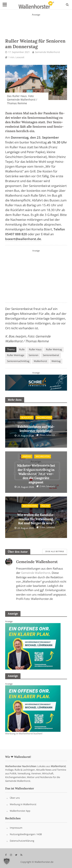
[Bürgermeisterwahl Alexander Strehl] (36, 275)
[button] (6, 861)
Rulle (22, 349)
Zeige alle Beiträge (54, 551)
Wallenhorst (40, 361)
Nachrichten (44, 417)
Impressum (16, 828)
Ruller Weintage (15, 355)
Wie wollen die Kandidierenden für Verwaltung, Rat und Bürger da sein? (36, 517)
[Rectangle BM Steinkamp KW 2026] (33, 646)
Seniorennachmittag (18, 361)
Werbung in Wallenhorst (23, 804)
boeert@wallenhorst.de (23, 239)
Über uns (15, 798)
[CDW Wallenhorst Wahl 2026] (36, 23)
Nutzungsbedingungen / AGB (26, 834)
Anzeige (27, 456)
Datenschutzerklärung (22, 840)
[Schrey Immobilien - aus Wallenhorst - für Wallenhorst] (36, 382)
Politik (45, 506)
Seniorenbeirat (51, 355)
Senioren (33, 355)
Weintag (56, 361)
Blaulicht (26, 417)
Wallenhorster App (20, 810)
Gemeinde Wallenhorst (47, 52)
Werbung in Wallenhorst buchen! (23, 733)
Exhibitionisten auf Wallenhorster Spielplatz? (36, 427)
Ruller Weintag (54, 349)
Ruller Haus (35, 349)
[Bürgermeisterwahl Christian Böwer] (33, 708)
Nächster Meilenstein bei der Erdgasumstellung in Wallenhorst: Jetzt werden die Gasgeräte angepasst (36, 472)
